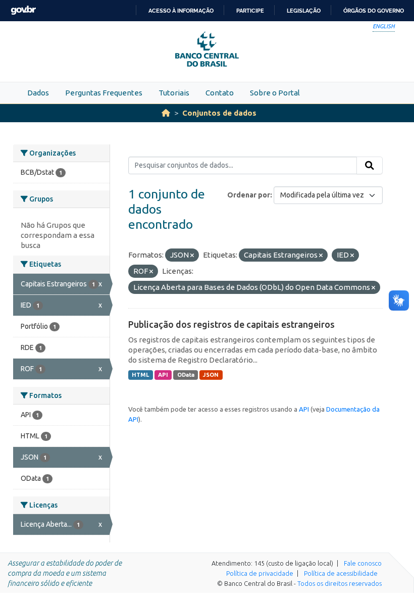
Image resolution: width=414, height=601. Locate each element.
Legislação (304, 10)
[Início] (166, 113)
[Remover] (192, 256)
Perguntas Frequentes (103, 92)
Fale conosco (363, 563)
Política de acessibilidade (341, 573)
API (163, 375)
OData (185, 375)
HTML (140, 375)
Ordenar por (248, 195)
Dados (38, 92)
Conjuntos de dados (219, 113)
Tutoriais (174, 92)
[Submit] (369, 166)
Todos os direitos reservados (339, 583)
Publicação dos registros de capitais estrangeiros (231, 324)
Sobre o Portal (275, 92)
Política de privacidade (259, 573)
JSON (211, 375)
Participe (250, 10)
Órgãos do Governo (373, 10)
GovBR (23, 10)
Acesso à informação (181, 10)
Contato (219, 92)
